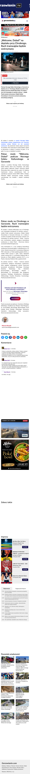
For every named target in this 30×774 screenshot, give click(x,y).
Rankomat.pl (10, 769)
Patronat (13, 765)
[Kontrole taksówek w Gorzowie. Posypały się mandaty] (22, 675)
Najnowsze (6, 588)
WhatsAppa (24, 291)
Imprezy (4, 537)
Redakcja (4, 765)
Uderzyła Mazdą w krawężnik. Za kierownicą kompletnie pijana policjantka (16, 592)
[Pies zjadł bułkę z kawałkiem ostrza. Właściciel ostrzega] (7, 715)
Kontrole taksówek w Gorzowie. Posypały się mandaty (15, 601)
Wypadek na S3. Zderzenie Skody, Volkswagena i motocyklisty (14, 607)
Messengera (17, 291)
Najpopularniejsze (20, 588)
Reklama (8, 765)
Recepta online (20, 767)
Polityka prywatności (18, 769)
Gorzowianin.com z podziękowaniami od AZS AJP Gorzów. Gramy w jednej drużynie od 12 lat (16, 598)
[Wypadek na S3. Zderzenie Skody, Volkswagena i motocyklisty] (22, 689)
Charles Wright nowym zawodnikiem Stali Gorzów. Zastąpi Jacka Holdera (16, 614)
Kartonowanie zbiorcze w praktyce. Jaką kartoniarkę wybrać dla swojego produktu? (15, 604)
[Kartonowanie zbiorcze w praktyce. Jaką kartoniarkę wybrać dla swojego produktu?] (7, 689)
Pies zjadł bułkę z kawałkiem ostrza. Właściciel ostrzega (16, 619)
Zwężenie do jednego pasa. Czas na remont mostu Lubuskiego (15, 610)
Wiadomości (4, 37)
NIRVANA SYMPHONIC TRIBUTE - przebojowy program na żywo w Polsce (21, 553)
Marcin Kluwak (6, 325)
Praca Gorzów (13, 767)
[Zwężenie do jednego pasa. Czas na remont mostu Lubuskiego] (7, 702)
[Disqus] (15, 364)
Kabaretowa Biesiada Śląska (20, 575)
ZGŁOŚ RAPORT (15, 298)
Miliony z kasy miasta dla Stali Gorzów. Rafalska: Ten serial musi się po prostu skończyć (16, 617)
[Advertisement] (15, 123)
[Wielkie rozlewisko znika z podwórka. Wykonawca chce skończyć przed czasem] (22, 715)
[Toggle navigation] (27, 21)
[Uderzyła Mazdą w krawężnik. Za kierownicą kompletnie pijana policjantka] (7, 659)
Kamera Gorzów (19, 765)
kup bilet (25, 547)
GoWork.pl (4, 769)
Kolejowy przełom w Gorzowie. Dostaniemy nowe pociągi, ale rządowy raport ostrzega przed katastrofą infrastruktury (16, 595)
